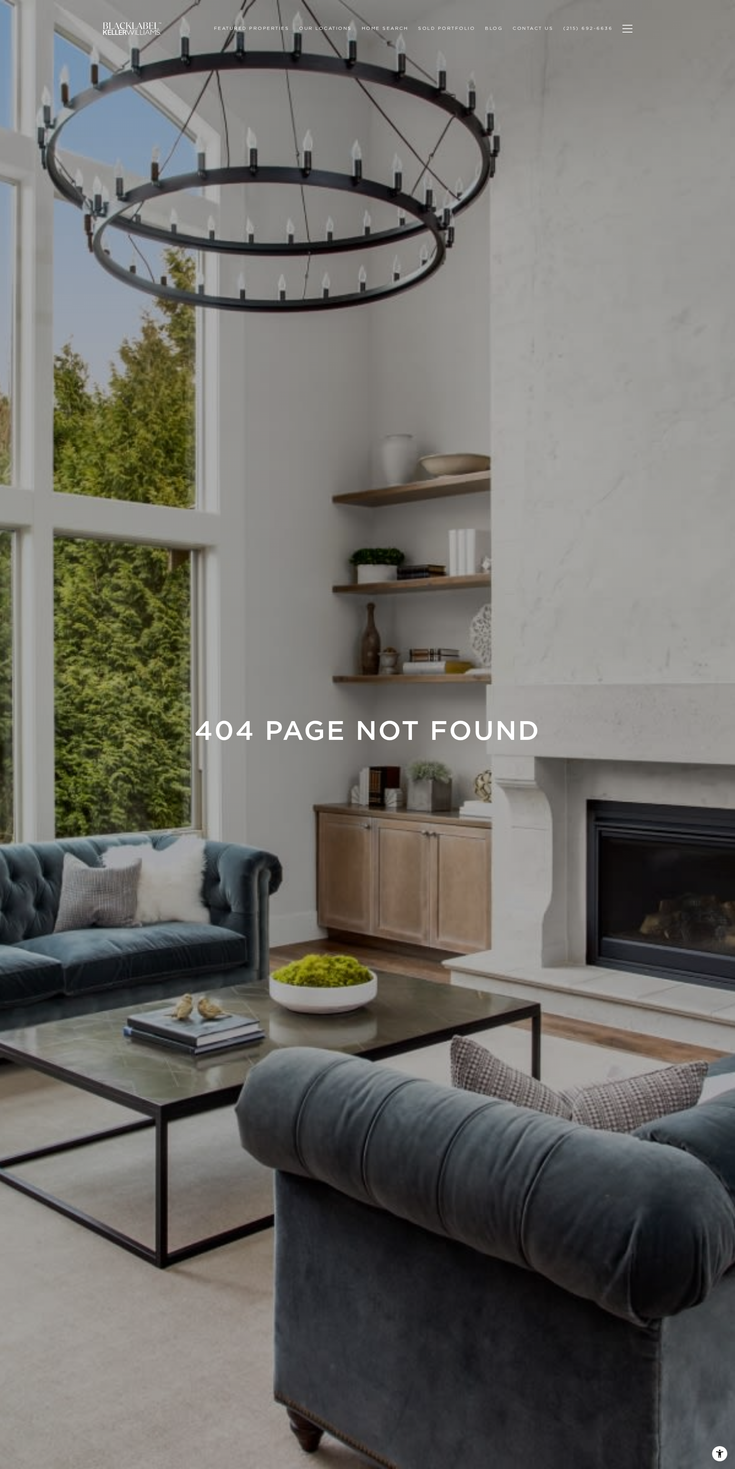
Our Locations (325, 28)
